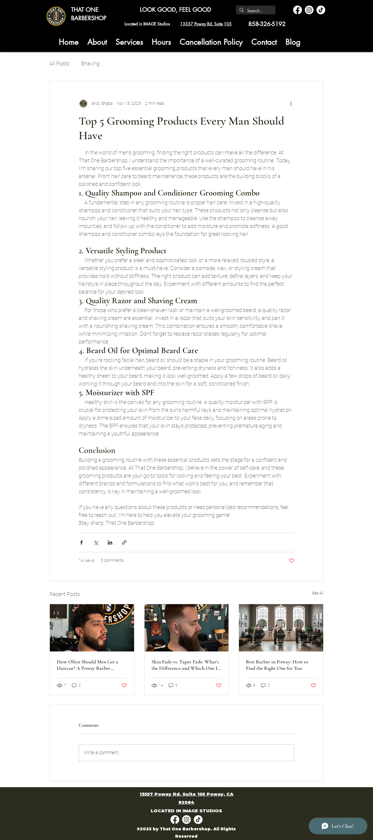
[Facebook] (297, 10)
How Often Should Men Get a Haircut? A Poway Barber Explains (87, 664)
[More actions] (290, 103)
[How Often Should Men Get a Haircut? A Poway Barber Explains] (92, 627)
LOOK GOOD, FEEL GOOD (175, 9)
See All (317, 593)
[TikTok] (320, 10)
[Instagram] (309, 10)
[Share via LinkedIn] (110, 542)
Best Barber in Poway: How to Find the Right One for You (277, 664)
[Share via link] (124, 542)
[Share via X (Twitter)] (95, 542)
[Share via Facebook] (81, 542)
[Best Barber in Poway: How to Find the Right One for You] (281, 627)
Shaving (90, 63)
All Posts (59, 63)
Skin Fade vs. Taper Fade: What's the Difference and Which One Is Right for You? (185, 664)
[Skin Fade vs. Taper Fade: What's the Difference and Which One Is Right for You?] (187, 627)
